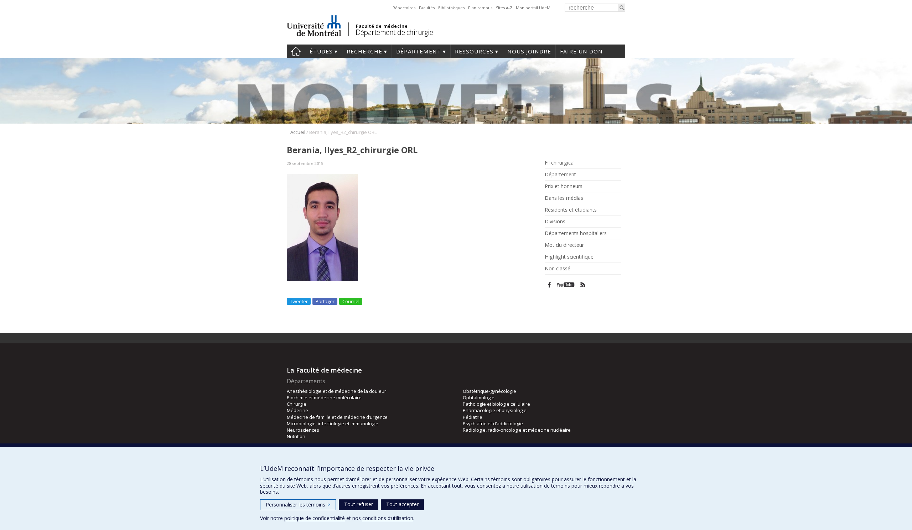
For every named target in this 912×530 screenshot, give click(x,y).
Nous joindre (529, 51)
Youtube (566, 284)
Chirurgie (296, 404)
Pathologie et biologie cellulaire (496, 404)
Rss (583, 284)
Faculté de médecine (382, 26)
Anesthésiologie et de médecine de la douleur (336, 391)
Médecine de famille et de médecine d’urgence (337, 417)
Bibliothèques (451, 7)
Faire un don (581, 51)
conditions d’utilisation (387, 518)
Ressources (474, 51)
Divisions (555, 221)
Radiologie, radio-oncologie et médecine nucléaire (517, 430)
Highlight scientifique (569, 257)
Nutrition (296, 436)
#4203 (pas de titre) (296, 51)
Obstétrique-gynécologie (489, 391)
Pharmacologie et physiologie (495, 410)
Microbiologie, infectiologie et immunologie (332, 423)
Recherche (364, 51)
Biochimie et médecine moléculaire (324, 397)
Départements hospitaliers (576, 233)
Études (321, 51)
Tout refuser (358, 504)
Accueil (297, 132)
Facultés (427, 7)
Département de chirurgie (394, 32)
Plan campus (480, 7)
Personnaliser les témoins (298, 504)
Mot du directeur (564, 245)
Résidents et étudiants (571, 210)
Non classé (557, 268)
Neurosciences (303, 430)
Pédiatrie (472, 417)
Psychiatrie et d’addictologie (493, 423)
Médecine (297, 410)
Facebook (549, 284)
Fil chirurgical (560, 163)
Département (418, 51)
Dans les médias (564, 198)
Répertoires (404, 7)
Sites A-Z (504, 7)
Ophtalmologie (478, 397)
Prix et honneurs (563, 186)
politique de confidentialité (314, 518)
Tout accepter (402, 504)
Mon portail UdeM (533, 7)
